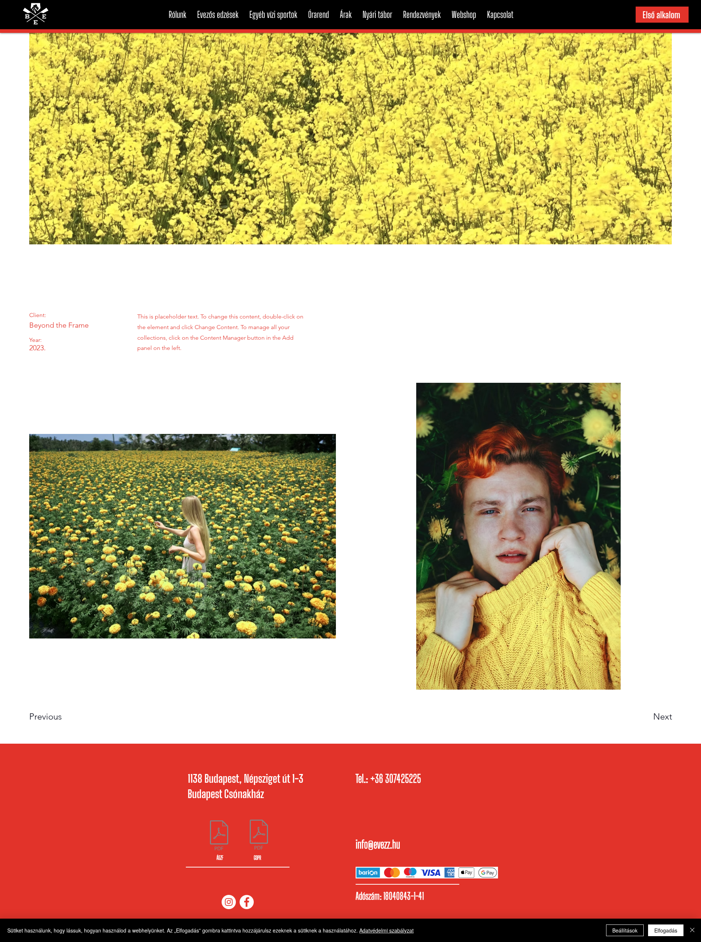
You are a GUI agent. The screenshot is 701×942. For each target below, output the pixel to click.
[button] (177, 15)
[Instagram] (229, 902)
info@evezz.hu (378, 844)
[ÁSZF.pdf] (219, 836)
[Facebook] (247, 902)
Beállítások (624, 930)
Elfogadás (665, 930)
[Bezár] (692, 930)
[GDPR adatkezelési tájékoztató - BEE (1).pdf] (259, 835)
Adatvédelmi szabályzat (386, 930)
